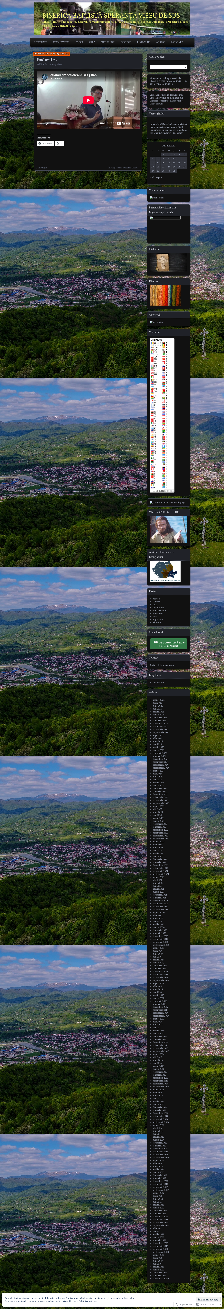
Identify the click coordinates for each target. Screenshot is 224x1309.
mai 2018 (157, 992)
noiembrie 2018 (160, 974)
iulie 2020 (157, 915)
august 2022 (158, 841)
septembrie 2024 (161, 768)
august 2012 (158, 1193)
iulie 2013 (157, 1163)
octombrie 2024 (160, 765)
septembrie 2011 (161, 1225)
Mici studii (107, 42)
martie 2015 (158, 1104)
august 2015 (158, 1089)
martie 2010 (158, 1269)
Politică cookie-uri (88, 1301)
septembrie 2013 (161, 1157)
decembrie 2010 (160, 1243)
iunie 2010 (158, 1261)
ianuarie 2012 (159, 1213)
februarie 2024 (160, 788)
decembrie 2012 (160, 1181)
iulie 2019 (157, 951)
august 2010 (158, 1255)
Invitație (42, 167)
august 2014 (158, 1125)
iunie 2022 (158, 847)
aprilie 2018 (158, 995)
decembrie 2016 (160, 1042)
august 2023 (158, 806)
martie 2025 (158, 750)
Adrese (160, 42)
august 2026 (159, 700)
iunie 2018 (158, 989)
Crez (92, 42)
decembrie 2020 (161, 900)
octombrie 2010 (160, 1249)
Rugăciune (143, 42)
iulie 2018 (157, 986)
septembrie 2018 (161, 980)
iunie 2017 (158, 1024)
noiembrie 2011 (160, 1219)
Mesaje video (61, 42)
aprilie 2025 (158, 747)
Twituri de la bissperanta (162, 665)
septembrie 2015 (161, 1086)
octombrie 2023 (160, 800)
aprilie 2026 (158, 712)
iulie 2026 (157, 703)
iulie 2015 (157, 1092)
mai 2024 (157, 779)
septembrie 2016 (161, 1051)
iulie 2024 (157, 774)
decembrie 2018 (160, 971)
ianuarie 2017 (159, 1039)
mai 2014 (157, 1134)
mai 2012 (157, 1202)
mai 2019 (157, 957)
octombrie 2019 (160, 942)
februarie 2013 (160, 1175)
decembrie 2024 (161, 759)
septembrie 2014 (161, 1122)
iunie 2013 (158, 1166)
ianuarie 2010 (159, 1275)
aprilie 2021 (158, 889)
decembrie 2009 (161, 1278)
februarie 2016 (160, 1072)
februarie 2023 (160, 824)
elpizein (48, 53)
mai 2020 (157, 921)
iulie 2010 (157, 1258)
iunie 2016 (158, 1060)
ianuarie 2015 (159, 1110)
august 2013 (158, 1160)
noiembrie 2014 (160, 1116)
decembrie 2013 (160, 1148)
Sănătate (177, 42)
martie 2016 (158, 1069)
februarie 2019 (160, 965)
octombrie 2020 (160, 906)
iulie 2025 (157, 738)
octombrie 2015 (160, 1083)
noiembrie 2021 (160, 868)
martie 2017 (158, 1033)
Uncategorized (55, 64)
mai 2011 (157, 1231)
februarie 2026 (160, 717)
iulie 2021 (157, 880)
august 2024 (159, 771)
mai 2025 (157, 744)
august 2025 (158, 735)
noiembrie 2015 (160, 1081)
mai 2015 (157, 1098)
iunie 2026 (158, 706)
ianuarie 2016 (159, 1075)
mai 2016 (157, 1063)
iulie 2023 (157, 809)
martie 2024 (159, 785)
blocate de (170, 645)
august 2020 (159, 912)
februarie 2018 (160, 1001)
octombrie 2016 (160, 1048)
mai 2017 (157, 1027)
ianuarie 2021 (159, 898)
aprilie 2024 (158, 782)
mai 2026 (157, 709)
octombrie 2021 (160, 871)
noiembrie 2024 (160, 762)
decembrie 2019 (160, 936)
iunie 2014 (158, 1131)
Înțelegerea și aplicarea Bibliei (123, 167)
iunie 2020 (158, 918)
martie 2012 (158, 1207)
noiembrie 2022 (160, 833)
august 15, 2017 (62, 53)
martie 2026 (159, 714)
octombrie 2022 (160, 836)
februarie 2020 (160, 930)
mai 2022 (157, 850)
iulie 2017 (157, 1021)
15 (163, 162)
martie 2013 (158, 1172)
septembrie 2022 (161, 838)
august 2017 (158, 1019)
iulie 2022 (157, 844)
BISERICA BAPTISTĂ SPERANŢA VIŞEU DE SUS (111, 16)
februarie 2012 (160, 1210)
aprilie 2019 (158, 960)
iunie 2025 (158, 741)
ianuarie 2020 (159, 933)
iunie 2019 (158, 954)
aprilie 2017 (158, 1030)
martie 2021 (158, 892)
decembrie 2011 (160, 1216)
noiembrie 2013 (160, 1151)
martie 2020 (159, 927)
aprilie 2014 (158, 1137)
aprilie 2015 (158, 1101)
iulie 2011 (157, 1228)
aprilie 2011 (158, 1234)
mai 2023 (157, 815)
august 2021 (158, 877)
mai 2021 (157, 886)
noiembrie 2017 (160, 1010)
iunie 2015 (158, 1095)
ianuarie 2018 (159, 1004)
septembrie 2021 (161, 874)
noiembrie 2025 (160, 726)
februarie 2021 (160, 895)
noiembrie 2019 (160, 939)
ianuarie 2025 (159, 756)
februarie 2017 (160, 1036)
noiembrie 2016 (160, 1045)
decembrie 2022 (160, 830)
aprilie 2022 (158, 853)
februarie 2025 (160, 753)
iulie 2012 (157, 1196)
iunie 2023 (158, 812)
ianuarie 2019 (159, 968)
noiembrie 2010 (160, 1246)
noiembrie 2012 (160, 1184)
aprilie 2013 (158, 1169)
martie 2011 (158, 1237)
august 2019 (158, 948)
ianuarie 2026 (159, 720)
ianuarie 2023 (159, 827)
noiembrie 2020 (160, 903)
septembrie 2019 (161, 945)
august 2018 (158, 983)
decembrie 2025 (160, 723)
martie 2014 (158, 1140)
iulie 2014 (157, 1128)
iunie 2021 (158, 883)
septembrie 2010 (161, 1252)
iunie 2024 (158, 776)
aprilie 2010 (158, 1267)
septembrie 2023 (161, 803)
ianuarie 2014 (159, 1145)
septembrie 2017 (161, 1016)
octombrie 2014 (160, 1119)
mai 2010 (157, 1264)
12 (184, 158)
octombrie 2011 (160, 1222)
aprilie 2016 (158, 1066)
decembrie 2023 (160, 794)
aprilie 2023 (158, 818)
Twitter (153, 658)
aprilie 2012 (158, 1205)
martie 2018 (158, 998)
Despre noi (40, 42)
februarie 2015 (160, 1107)
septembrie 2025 (161, 732)
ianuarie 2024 (159, 791)
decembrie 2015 (160, 1078)
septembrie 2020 (161, 909)
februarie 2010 (160, 1272)
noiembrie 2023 (160, 797)
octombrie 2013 (160, 1154)
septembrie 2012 (161, 1190)
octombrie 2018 (160, 977)
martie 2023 (158, 821)
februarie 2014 (160, 1143)
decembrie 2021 (160, 865)
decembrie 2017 (160, 1007)
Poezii (79, 42)
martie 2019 (158, 962)
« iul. (152, 177)
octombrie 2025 (160, 729)
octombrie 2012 (160, 1187)
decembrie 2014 (160, 1113)
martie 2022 (158, 856)
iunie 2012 (158, 1199)
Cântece (126, 42)
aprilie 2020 (158, 924)
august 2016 (158, 1054)
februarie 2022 (160, 859)
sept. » (159, 177)
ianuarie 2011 (159, 1240)
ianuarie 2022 (159, 862)
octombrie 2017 (160, 1013)
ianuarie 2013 (159, 1178)
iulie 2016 (157, 1057)
